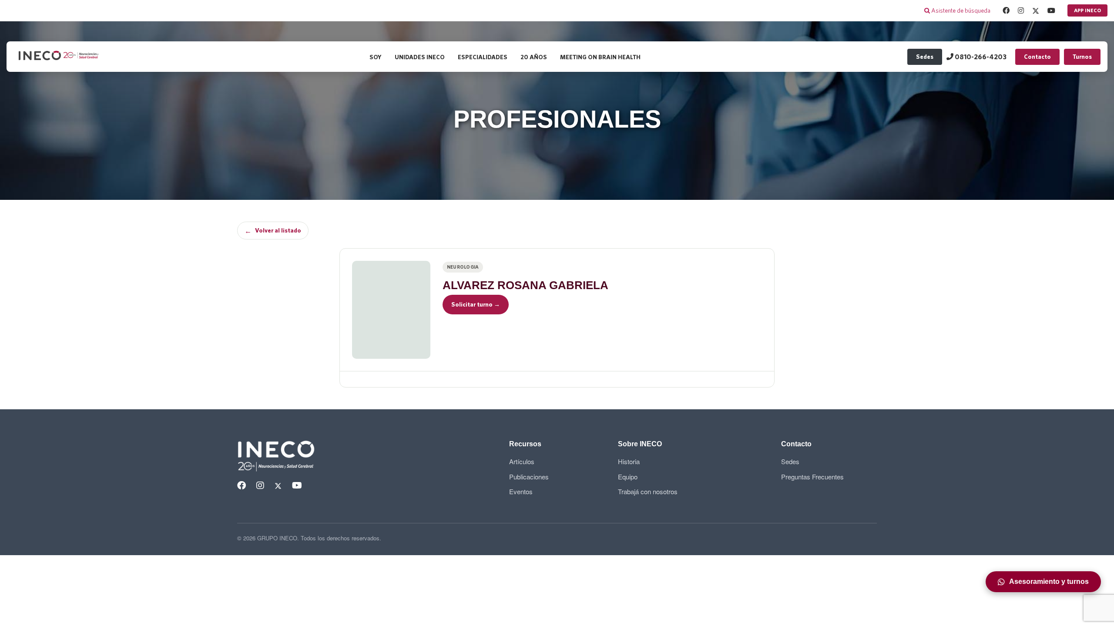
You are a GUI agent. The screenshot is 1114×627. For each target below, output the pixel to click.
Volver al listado (273, 231)
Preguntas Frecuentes (812, 476)
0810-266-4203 (980, 57)
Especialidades (482, 57)
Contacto (1037, 56)
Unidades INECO (420, 57)
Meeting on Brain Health (600, 57)
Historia (629, 461)
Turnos (1082, 56)
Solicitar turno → (475, 304)
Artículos (521, 461)
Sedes (924, 56)
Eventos (521, 491)
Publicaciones (529, 476)
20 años (533, 57)
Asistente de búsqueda (960, 10)
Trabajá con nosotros (648, 491)
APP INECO (1087, 10)
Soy (375, 57)
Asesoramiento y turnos (1049, 581)
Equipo (628, 476)
